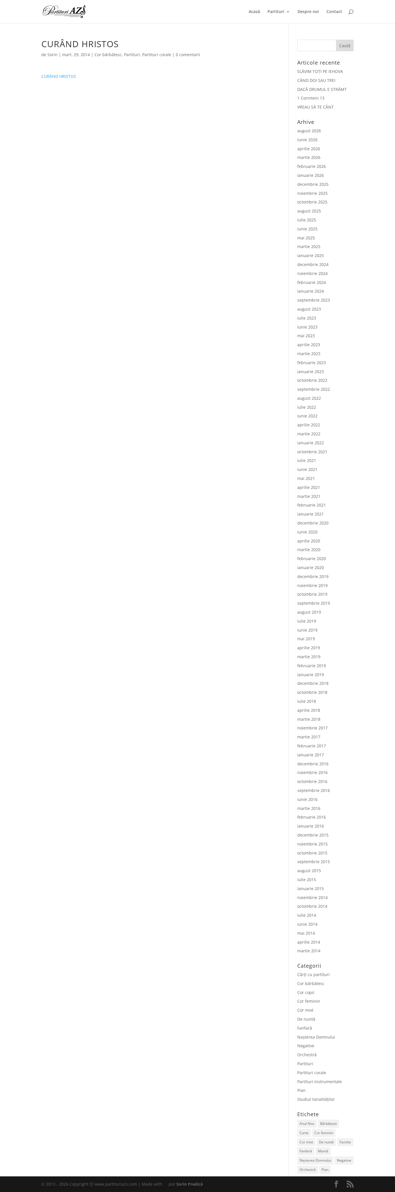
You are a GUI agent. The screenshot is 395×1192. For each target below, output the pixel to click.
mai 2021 (306, 478)
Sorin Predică (189, 1184)
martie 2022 (308, 434)
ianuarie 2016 (310, 826)
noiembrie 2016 (312, 772)
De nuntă (306, 1019)
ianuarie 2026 (310, 175)
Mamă (323, 1151)
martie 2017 (308, 737)
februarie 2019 (311, 665)
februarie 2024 (311, 282)
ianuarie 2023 (310, 371)
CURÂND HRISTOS (58, 76)
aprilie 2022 (308, 425)
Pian (301, 1090)
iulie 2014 (306, 915)
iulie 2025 (306, 220)
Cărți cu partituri (313, 974)
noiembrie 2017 (312, 728)
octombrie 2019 (312, 594)
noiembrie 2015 (312, 844)
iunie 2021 (307, 469)
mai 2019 (306, 638)
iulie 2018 (306, 701)
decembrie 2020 (312, 523)
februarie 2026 (311, 166)
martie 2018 (308, 719)
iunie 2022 (307, 416)
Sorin (52, 54)
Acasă (254, 12)
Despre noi (308, 12)
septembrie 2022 (313, 389)
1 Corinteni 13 (310, 98)
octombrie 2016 (312, 781)
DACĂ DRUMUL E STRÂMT (322, 89)
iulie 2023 (306, 318)
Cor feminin (308, 1001)
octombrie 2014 (312, 906)
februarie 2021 (311, 505)
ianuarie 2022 (310, 442)
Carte (304, 1132)
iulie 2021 (306, 460)
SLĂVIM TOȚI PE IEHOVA (320, 71)
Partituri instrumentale (319, 1081)
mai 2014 (306, 933)
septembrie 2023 (313, 300)
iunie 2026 (307, 139)
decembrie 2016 (312, 763)
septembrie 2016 (313, 790)
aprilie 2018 (308, 710)
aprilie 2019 (308, 647)
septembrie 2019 (313, 603)
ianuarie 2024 (310, 291)
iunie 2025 (307, 229)
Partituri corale (156, 54)
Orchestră (307, 1054)
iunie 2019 (307, 630)
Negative (305, 1045)
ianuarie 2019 (310, 674)
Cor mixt (305, 1010)
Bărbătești (328, 1123)
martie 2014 (308, 950)
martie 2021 (308, 496)
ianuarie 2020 (310, 567)
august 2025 (309, 211)
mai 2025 (306, 238)
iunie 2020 (307, 532)
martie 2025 (308, 246)
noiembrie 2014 (312, 897)
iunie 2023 (307, 327)
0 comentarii (188, 54)
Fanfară (304, 1028)
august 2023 (309, 309)
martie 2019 (308, 656)
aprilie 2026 (308, 148)
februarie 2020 (311, 558)
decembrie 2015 (312, 835)
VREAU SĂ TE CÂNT (315, 107)
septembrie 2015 (313, 861)
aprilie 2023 (308, 344)
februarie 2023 (311, 362)
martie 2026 (308, 157)
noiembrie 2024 (312, 273)
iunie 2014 (307, 924)
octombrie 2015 (312, 853)
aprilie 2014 (308, 942)
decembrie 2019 (312, 576)
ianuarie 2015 (310, 888)
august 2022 (309, 398)
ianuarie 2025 (310, 255)
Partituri (275, 12)
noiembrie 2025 (312, 193)
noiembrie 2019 (312, 585)
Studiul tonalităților (316, 1099)
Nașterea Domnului (316, 1037)
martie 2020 (308, 549)
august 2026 (309, 130)
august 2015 (309, 870)
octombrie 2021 (312, 451)
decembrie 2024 (312, 264)
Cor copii (305, 992)
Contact (334, 12)
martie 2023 (308, 353)
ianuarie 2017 (310, 755)
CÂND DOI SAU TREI (316, 80)
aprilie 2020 (308, 541)
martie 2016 (308, 808)
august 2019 (309, 612)
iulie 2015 (306, 879)
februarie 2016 (311, 817)
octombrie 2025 (312, 202)
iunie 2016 (307, 799)
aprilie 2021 (308, 487)
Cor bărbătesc (108, 54)
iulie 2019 (306, 621)
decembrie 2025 (312, 184)
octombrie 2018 (312, 692)
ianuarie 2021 (310, 514)
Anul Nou (307, 1123)
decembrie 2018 (312, 683)
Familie (345, 1142)
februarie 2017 (311, 746)
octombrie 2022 (312, 380)
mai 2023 (306, 335)
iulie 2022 (306, 407)
